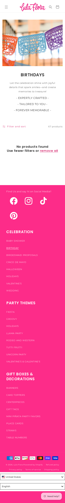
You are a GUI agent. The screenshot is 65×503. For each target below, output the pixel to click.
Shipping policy (51, 469)
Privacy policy (15, 469)
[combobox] (32, 477)
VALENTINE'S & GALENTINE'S (23, 361)
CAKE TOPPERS (15, 395)
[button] (6, 7)
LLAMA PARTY (14, 333)
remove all (49, 151)
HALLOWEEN (14, 269)
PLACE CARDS (15, 423)
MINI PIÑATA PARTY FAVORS (23, 416)
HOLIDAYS (12, 276)
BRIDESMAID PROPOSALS (22, 255)
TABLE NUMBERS (16, 437)
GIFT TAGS (12, 409)
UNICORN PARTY (16, 354)
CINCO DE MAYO (16, 262)
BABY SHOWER (15, 240)
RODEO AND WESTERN (20, 340)
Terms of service (33, 469)
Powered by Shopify (33, 465)
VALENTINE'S (14, 283)
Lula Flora (18, 465)
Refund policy (52, 465)
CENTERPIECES (15, 402)
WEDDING (12, 290)
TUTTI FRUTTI (14, 347)
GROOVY (11, 319)
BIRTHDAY (12, 248)
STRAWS (11, 430)
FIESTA (10, 312)
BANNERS (12, 388)
